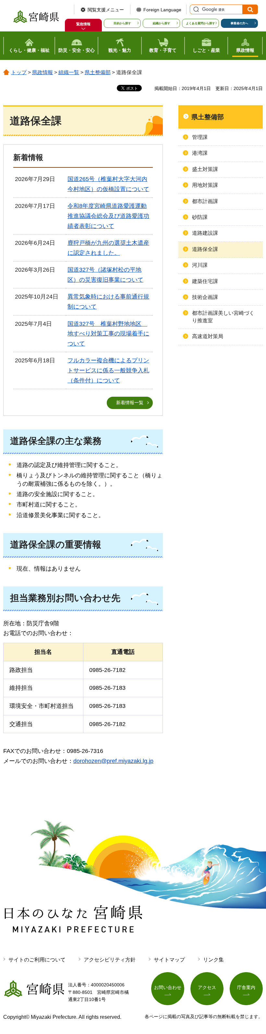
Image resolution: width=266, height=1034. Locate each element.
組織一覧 (68, 72)
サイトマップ (169, 959)
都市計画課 (205, 201)
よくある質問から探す (200, 23)
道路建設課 (205, 233)
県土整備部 (98, 72)
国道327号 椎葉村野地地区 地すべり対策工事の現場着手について (108, 334)
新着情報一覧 (129, 402)
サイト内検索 (195, 9)
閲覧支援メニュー (106, 9)
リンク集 (213, 959)
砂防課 (200, 217)
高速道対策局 (207, 336)
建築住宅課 (205, 281)
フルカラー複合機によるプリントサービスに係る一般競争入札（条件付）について (108, 370)
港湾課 (200, 153)
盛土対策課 (205, 169)
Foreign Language (162, 9)
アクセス (207, 987)
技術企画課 (205, 297)
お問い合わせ (167, 987)
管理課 (200, 137)
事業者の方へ (239, 23)
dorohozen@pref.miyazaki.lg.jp (113, 761)
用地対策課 (205, 185)
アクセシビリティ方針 (110, 959)
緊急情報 (83, 24)
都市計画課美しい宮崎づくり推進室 (223, 316)
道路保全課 (205, 249)
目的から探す (122, 23)
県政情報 (42, 72)
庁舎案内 (246, 987)
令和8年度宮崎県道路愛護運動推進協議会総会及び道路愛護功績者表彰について (108, 216)
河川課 (200, 265)
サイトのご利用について (37, 959)
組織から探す (161, 23)
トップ (19, 72)
